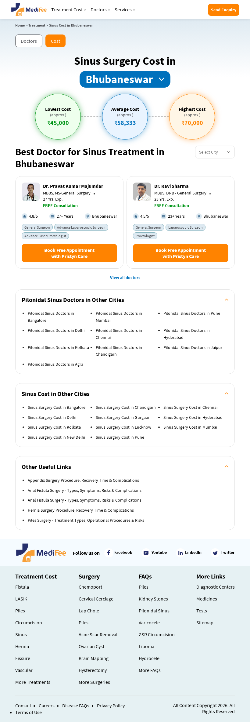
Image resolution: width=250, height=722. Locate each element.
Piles (20, 611)
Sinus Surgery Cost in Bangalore (56, 407)
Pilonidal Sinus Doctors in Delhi (56, 330)
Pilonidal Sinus (154, 611)
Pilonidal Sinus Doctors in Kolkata (58, 347)
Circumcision (28, 622)
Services (123, 9)
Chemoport (90, 587)
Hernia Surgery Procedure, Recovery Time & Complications (81, 510)
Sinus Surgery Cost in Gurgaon (123, 417)
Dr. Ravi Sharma (171, 186)
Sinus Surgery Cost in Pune (120, 437)
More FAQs (150, 670)
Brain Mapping (94, 658)
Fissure (22, 658)
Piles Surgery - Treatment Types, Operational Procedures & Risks (86, 520)
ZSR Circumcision (157, 634)
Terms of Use (28, 712)
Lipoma (146, 646)
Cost (55, 41)
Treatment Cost (67, 9)
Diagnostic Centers (215, 587)
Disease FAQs (75, 705)
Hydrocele (149, 658)
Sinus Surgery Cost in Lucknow (123, 427)
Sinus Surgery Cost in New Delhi (56, 437)
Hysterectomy (93, 670)
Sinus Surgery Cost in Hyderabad (193, 417)
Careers (47, 705)
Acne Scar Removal (98, 634)
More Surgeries (94, 682)
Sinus (21, 634)
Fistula (22, 587)
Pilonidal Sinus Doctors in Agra (55, 364)
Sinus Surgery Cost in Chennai (190, 407)
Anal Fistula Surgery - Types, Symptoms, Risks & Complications (84, 490)
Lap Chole (89, 611)
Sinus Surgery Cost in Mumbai (190, 427)
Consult (23, 705)
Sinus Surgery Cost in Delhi (52, 417)
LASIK (21, 599)
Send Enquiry (223, 10)
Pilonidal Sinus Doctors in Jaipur (192, 347)
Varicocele (149, 622)
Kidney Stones (153, 599)
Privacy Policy (111, 705)
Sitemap (204, 622)
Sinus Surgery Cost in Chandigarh (126, 407)
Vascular (24, 670)
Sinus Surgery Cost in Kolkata (54, 427)
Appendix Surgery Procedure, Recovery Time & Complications (83, 480)
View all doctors (125, 277)
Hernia (22, 646)
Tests (201, 611)
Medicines (206, 599)
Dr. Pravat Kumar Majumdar (73, 186)
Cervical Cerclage (96, 599)
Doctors (99, 9)
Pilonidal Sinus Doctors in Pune (191, 313)
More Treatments (32, 682)
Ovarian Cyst (91, 646)
